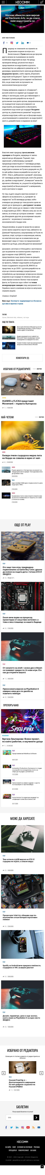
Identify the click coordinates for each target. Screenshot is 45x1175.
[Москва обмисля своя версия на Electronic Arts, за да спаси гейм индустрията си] (12, 43)
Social (4, 399)
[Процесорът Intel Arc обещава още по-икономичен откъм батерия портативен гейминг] (22, 893)
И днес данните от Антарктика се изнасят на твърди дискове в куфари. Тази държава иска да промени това (27, 473)
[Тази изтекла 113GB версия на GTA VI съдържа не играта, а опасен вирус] (22, 841)
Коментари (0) (22, 357)
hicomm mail (38, 1129)
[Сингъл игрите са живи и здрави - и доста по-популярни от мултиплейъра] (7, 783)
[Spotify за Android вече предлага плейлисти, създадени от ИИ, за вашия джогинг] (22, 946)
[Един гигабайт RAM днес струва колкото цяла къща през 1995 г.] (6, 485)
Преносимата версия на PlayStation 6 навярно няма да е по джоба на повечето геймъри (21, 693)
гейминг (19, 317)
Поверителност (23, 1152)
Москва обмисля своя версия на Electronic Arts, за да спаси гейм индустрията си (22, 18)
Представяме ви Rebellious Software (24, 755)
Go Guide (33, 1152)
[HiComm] (22, 3)
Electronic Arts (11, 317)
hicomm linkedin (17, 1129)
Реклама (37, 1149)
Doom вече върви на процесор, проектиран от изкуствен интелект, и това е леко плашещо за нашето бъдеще (22, 621)
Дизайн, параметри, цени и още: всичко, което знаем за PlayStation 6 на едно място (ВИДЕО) (21, 1019)
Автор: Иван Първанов (8, 38)
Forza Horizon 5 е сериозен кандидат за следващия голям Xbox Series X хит (25, 800)
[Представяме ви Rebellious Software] (7, 754)
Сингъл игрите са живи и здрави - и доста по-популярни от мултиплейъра (26, 785)
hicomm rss (33, 1129)
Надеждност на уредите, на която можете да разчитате (20, 404)
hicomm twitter (11, 1129)
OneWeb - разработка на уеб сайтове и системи (22, 1162)
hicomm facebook (6, 1129)
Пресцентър (13, 1152)
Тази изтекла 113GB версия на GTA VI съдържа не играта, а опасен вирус (19, 862)
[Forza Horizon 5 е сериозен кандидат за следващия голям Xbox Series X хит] (7, 798)
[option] (22, 473)
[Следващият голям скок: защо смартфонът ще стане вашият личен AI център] (22, 1072)
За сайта (8, 1149)
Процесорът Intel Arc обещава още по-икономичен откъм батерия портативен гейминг (20, 919)
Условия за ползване (24, 1149)
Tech (13, 482)
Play (22, 8)
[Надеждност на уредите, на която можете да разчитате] (22, 385)
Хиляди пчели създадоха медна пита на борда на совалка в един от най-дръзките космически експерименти (22, 460)
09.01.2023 (22, 27)
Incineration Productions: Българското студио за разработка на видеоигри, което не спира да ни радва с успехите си (27, 771)
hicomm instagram (22, 1129)
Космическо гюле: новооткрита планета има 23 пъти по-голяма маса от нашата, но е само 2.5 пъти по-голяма (27, 499)
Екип (14, 1149)
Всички (39, 369)
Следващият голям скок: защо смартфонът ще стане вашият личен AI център (22, 1090)
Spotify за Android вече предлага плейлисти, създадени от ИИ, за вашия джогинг (22, 968)
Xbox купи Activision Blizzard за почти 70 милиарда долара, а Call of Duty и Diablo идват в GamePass (29, 328)
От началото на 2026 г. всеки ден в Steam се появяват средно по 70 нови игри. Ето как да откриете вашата (22, 671)
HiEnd (3, 454)
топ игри (26, 317)
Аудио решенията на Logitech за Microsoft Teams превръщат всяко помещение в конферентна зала (28, 337)
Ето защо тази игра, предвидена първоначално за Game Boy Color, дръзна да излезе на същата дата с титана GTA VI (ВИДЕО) (22, 572)
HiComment (5, 737)
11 (7, 43)
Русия (4, 317)
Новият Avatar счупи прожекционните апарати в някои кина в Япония (29, 343)
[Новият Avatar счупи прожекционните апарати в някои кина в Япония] (8, 346)
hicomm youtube (28, 1129)
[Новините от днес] (41, 2)
